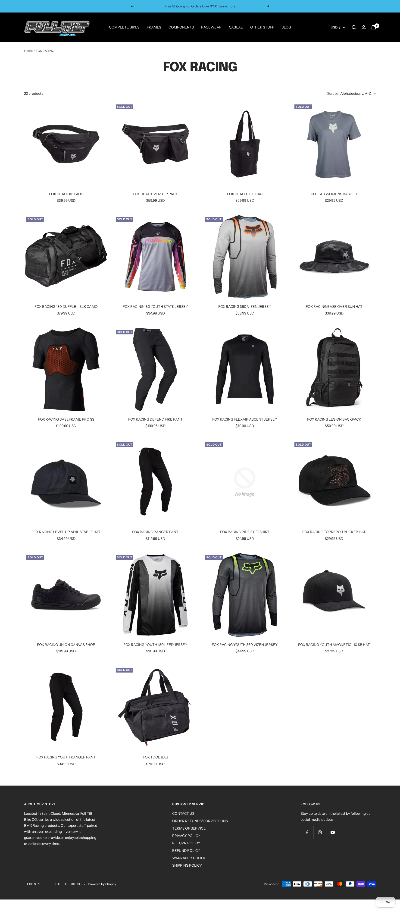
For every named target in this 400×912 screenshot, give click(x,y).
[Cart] (373, 27)
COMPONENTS (181, 27)
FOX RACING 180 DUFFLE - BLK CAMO (66, 306)
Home (28, 51)
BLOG (286, 27)
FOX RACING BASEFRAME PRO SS (66, 419)
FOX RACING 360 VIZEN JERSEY (244, 306)
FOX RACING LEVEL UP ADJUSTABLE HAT (65, 532)
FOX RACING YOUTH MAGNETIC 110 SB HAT (334, 644)
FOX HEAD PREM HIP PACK (155, 194)
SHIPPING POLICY (187, 865)
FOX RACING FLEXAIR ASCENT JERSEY (244, 419)
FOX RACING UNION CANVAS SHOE (66, 644)
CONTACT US (183, 813)
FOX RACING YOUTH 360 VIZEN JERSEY (245, 644)
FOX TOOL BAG (155, 757)
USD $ (336, 27)
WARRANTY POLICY (189, 858)
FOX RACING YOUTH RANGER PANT (66, 757)
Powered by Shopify (102, 884)
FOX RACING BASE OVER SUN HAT (334, 306)
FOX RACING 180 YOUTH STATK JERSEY (155, 306)
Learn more (227, 6)
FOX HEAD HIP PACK (66, 194)
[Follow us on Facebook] (307, 832)
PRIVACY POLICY (186, 835)
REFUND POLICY (186, 850)
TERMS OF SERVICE (189, 828)
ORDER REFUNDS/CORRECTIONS (200, 821)
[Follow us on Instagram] (319, 832)
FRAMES (154, 27)
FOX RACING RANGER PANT (155, 532)
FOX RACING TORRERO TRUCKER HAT (334, 532)
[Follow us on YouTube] (332, 832)
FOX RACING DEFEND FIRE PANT (155, 419)
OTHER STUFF (262, 27)
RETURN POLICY (186, 843)
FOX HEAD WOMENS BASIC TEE (334, 194)
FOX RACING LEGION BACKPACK (334, 419)
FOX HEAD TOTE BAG (244, 194)
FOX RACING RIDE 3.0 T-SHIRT (244, 532)
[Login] (364, 27)
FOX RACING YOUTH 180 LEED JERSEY (155, 644)
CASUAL (236, 27)
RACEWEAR (211, 27)
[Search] (354, 27)
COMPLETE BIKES (124, 27)
